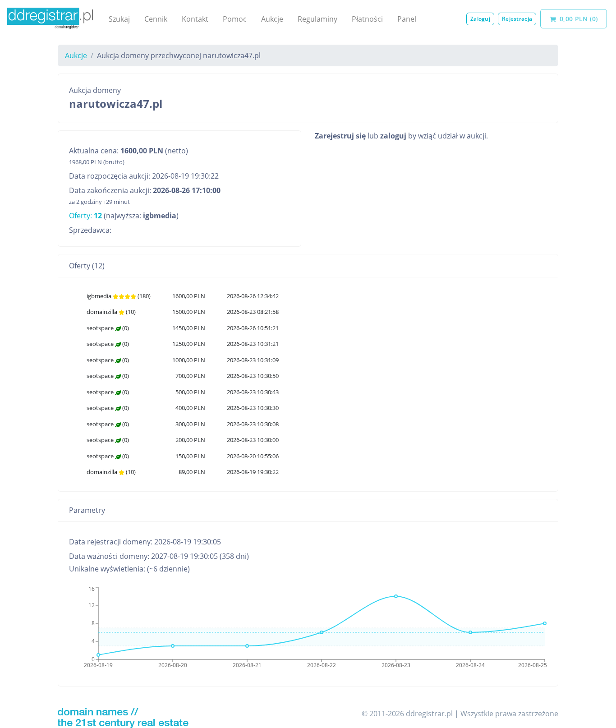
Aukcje (272, 19)
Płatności (367, 19)
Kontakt (195, 19)
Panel (406, 19)
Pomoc (235, 19)
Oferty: (85, 216)
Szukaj (119, 19)
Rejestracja (517, 19)
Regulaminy (317, 19)
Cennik (155, 19)
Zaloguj (480, 19)
